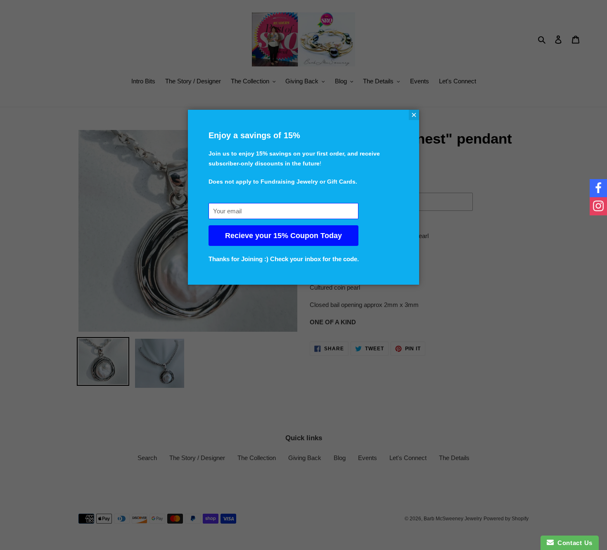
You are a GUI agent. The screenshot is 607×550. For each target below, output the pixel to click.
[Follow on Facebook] (598, 188)
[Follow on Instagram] (598, 206)
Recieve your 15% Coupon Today (283, 235)
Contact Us (573, 542)
